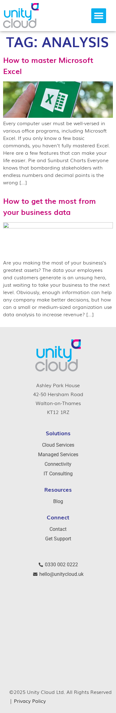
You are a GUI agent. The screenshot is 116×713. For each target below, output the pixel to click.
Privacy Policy (30, 700)
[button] (98, 15)
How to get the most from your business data (49, 206)
